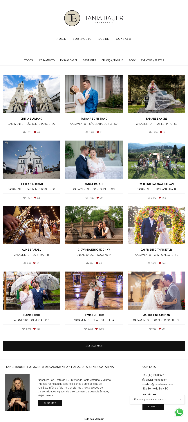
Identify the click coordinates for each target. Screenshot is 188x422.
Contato (153, 406)
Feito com (94, 419)
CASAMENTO (47, 60)
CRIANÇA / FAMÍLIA (112, 60)
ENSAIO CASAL (68, 60)
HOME (61, 38)
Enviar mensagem (156, 379)
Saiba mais (50, 403)
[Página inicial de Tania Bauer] (94, 17)
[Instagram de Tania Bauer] (144, 395)
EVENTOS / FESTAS (152, 60)
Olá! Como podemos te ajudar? (149, 399)
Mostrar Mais (94, 345)
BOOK (132, 60)
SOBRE (103, 38)
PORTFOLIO (82, 38)
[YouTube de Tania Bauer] (154, 395)
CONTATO (123, 38)
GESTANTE (89, 60)
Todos (28, 60)
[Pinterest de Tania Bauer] (149, 395)
